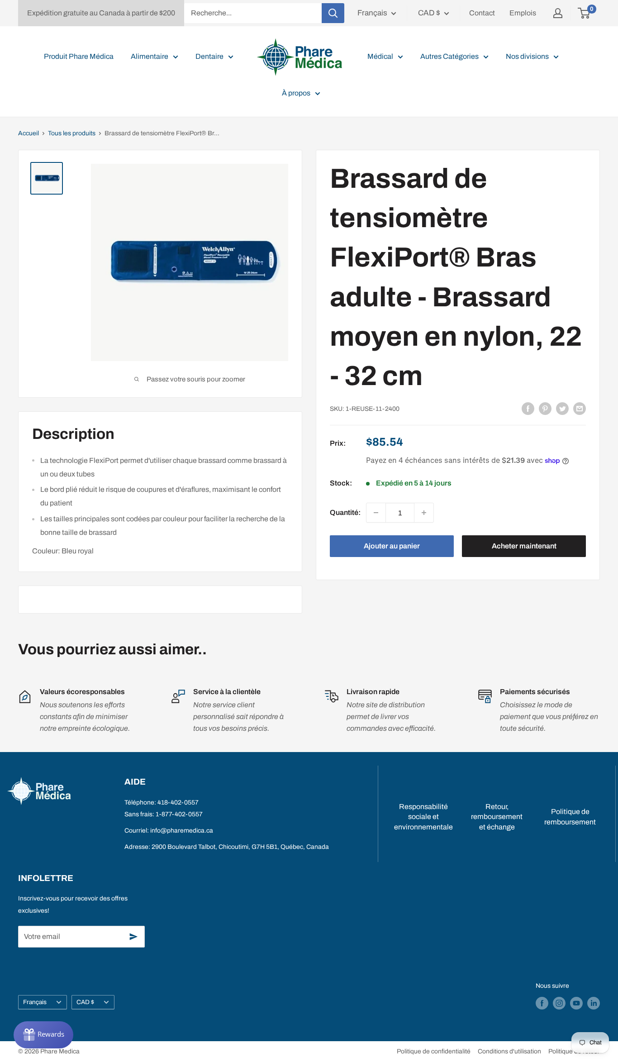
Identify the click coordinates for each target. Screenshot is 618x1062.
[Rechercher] (333, 13)
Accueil (28, 133)
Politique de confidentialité (434, 1051)
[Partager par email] (579, 408)
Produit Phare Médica (79, 56)
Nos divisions (527, 56)
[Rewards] (43, 1034)
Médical (380, 56)
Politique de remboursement (570, 816)
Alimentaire (149, 56)
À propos (296, 93)
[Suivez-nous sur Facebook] (542, 1003)
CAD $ (85, 1002)
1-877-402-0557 (179, 814)
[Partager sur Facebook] (528, 408)
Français (35, 1002)
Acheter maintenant (524, 546)
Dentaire (209, 56)
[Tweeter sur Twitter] (562, 408)
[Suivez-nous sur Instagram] (559, 1003)
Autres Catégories (449, 56)
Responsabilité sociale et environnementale (423, 817)
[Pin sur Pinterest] (545, 408)
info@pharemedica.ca (181, 830)
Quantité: (345, 512)
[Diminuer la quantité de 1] (375, 512)
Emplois (522, 13)
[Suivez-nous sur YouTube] (576, 1003)
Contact (482, 13)
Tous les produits (71, 133)
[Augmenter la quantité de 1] (423, 512)
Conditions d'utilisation (509, 1051)
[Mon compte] (557, 13)
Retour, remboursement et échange (497, 817)
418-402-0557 (178, 802)
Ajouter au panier (392, 546)
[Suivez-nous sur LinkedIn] (593, 1003)
